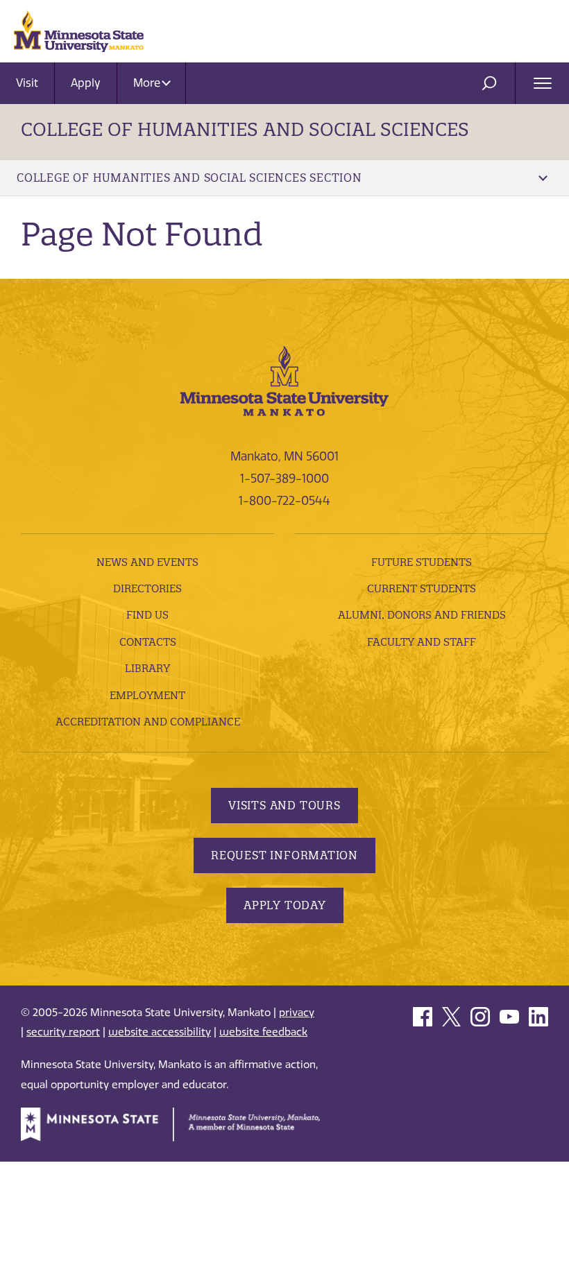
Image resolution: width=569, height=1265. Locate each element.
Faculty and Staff (421, 641)
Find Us (147, 614)
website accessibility (159, 1032)
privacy (296, 1012)
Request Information (284, 855)
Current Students (421, 588)
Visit (27, 82)
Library (147, 668)
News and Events (147, 562)
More (148, 82)
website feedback (263, 1032)
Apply (86, 82)
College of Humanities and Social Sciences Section (189, 177)
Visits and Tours (284, 805)
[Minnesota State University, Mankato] (284, 380)
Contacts (147, 641)
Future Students (421, 562)
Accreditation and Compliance (148, 721)
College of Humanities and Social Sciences (245, 129)
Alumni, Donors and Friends (422, 614)
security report (63, 1032)
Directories (147, 588)
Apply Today (285, 905)
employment (147, 695)
